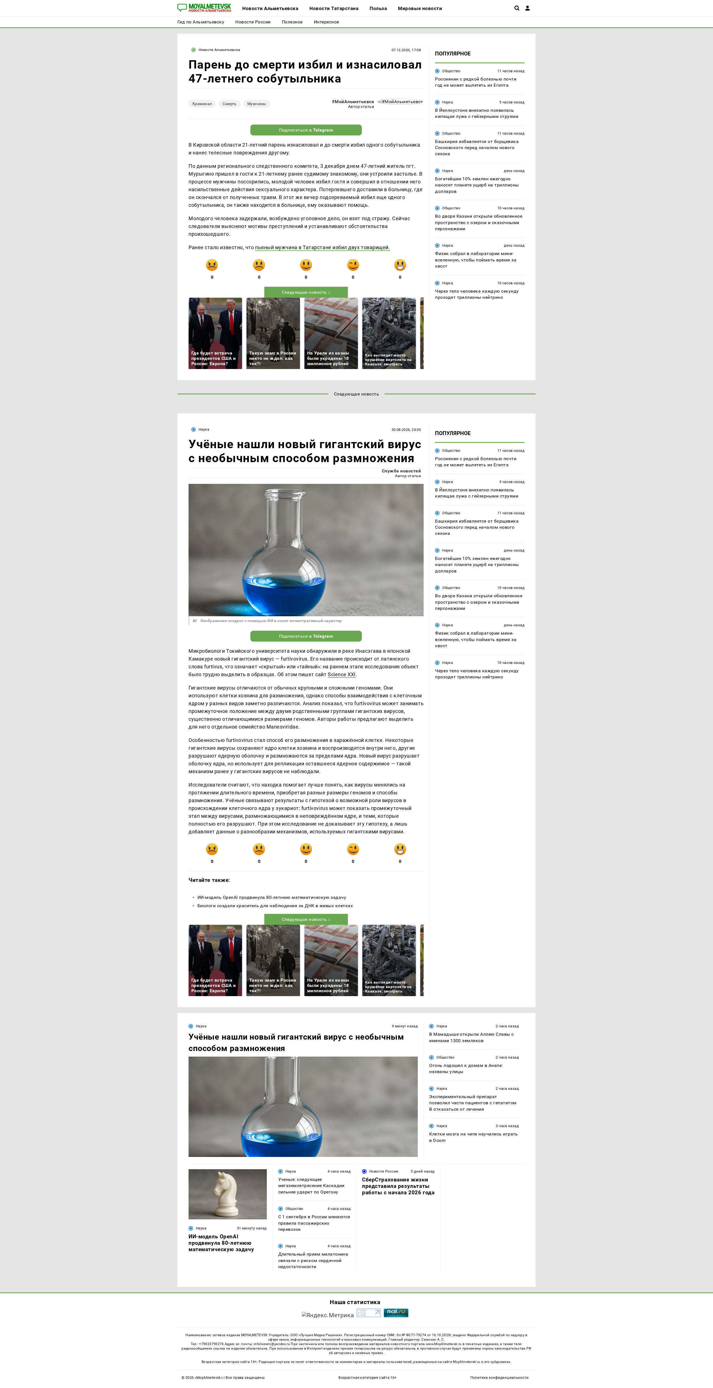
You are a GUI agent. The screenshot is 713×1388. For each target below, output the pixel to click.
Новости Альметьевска (219, 50)
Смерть (230, 103)
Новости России (383, 1171)
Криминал (202, 103)
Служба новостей (401, 471)
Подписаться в (306, 130)
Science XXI (342, 674)
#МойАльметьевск (353, 101)
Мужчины (256, 103)
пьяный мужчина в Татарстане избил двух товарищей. (322, 247)
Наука (447, 102)
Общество (451, 71)
